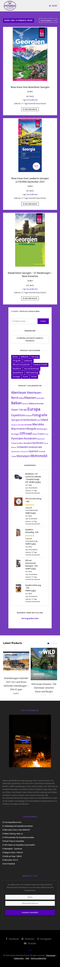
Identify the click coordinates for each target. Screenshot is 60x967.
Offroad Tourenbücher (21, 365)
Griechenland (28, 419)
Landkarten (28, 361)
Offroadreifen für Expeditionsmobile (19, 837)
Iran (38, 420)
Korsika (21, 425)
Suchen (43, 321)
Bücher (15, 357)
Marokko (38, 424)
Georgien (15, 420)
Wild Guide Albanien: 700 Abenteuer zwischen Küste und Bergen (43, 688)
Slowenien (24, 452)
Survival (42, 451)
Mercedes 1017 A (11, 860)
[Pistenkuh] (10, 6)
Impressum (50, 955)
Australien (40, 398)
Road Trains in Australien (14, 841)
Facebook (13, 938)
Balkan (16, 403)
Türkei (13, 456)
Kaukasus (14, 425)
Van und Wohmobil (31, 369)
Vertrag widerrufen (30, 618)
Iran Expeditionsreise (12, 822)
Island (44, 419)
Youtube (31, 943)
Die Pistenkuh (9, 864)
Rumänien (30, 438)
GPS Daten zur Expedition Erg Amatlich (19, 845)
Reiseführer (17, 369)
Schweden (22, 446)
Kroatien (28, 424)
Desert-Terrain (19, 409)
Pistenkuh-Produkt (40, 365)
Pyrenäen (17, 438)
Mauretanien (18, 428)
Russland (28, 443)
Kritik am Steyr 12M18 (12, 856)
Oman (34, 434)
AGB (27, 958)
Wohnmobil (39, 456)
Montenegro (42, 429)
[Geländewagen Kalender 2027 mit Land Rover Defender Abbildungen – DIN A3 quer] (16, 661)
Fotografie (17, 361)
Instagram (45, 938)
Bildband (32, 403)
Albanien (30, 397)
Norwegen (15, 434)
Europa (33, 409)
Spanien (33, 451)
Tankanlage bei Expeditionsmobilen (18, 826)
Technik (34, 377)
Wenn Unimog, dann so (13, 834)
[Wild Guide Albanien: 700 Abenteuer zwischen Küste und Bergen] (44, 664)
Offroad (26, 434)
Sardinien (38, 443)
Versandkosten (32, 100)
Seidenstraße (35, 447)
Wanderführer (18, 373)
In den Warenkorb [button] (30, 109)
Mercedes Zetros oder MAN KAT (17, 830)
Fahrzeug (34, 357)
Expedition (18, 415)
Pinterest (29, 938)
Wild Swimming (32, 373)
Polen (46, 434)
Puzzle (25, 377)
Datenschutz (19, 958)
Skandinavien (15, 452)
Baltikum (25, 404)
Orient (41, 434)
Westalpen (23, 456)
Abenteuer (19, 393)
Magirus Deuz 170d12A (13, 852)
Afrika (21, 398)
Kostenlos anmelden (30, 912)
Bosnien (40, 403)
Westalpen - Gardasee (13, 849)
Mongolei (31, 428)
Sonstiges (16, 377)
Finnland (28, 416)
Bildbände (24, 357)
